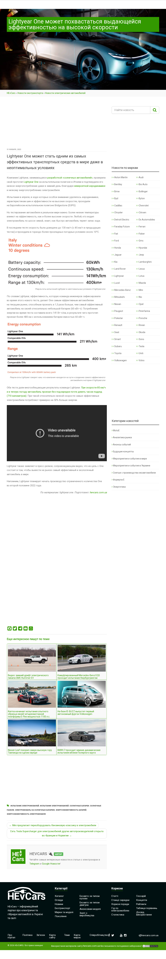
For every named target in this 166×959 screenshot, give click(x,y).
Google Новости (51, 863)
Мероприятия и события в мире (130, 458)
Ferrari (141, 226)
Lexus (141, 269)
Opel (140, 304)
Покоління (60, 916)
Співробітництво (99, 935)
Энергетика (119, 486)
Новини (59, 904)
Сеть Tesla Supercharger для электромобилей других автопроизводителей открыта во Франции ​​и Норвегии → (56, 833)
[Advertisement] (57, 123)
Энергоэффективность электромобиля (26, 814)
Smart (117, 339)
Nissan (117, 304)
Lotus (141, 276)
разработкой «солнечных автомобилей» (70, 177)
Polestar (118, 318)
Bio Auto (143, 184)
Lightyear (119, 276)
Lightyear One (31, 181)
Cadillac (118, 205)
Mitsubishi (119, 297)
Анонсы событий (122, 444)
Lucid (117, 283)
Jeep (141, 254)
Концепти (141, 900)
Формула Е (118, 479)
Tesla (141, 346)
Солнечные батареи (79, 806)
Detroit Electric (121, 219)
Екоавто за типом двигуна (90, 903)
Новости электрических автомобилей (65, 93)
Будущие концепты (123, 451)
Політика (27, 935)
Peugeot (118, 311)
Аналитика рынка (122, 437)
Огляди (59, 900)
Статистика (117, 914)
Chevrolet (143, 205)
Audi (140, 177)
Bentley (118, 184)
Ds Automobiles (146, 219)
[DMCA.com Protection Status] (150, 946)
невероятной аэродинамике (89, 185)
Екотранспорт (62, 908)
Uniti (140, 353)
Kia (115, 262)
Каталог (59, 896)
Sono (141, 339)
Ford (116, 240)
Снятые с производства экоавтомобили (134, 472)
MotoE (116, 430)
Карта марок (77, 936)
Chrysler (118, 212)
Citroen (142, 212)
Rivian (141, 325)
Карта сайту (52, 936)
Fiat (116, 233)
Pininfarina (144, 311)
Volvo (141, 360)
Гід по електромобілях (120, 909)
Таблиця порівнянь (146, 908)
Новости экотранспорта (30, 93)
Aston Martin (121, 177)
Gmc (140, 240)
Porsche (142, 318)
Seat (116, 332)
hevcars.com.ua (98, 492)
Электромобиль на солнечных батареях (35, 810)
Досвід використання (144, 913)
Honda (117, 247)
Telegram (34, 863)
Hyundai (142, 247)
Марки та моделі (64, 912)
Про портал (11, 936)
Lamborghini (145, 262)
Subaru (118, 346)
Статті (114, 896)
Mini (140, 290)
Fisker (141, 233)
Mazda (142, 283)
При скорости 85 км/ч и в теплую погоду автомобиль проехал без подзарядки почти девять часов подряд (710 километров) (56, 391)
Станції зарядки (120, 900)
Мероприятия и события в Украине (131, 465)
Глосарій (141, 896)
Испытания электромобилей (54, 806)
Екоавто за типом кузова (90, 897)
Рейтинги (141, 904)
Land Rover (120, 269)
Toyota (117, 353)
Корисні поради (120, 904)
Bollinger (143, 191)
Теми (67, 935)
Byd (116, 198)
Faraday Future (122, 226)
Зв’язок (40, 935)
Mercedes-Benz (122, 290)
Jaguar (118, 254)
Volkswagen (120, 360)
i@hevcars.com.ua (148, 935)
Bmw (117, 191)
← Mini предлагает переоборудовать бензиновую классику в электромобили (52, 825)
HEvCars (11, 93)
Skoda (141, 332)
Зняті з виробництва (87, 914)
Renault (118, 325)
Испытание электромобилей (25, 806)
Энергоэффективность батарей (71, 810)
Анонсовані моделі (90, 909)
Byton (141, 198)
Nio (140, 297)
